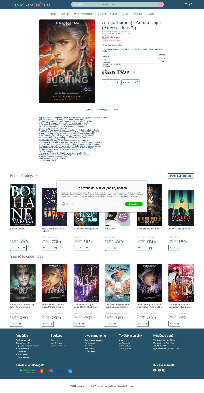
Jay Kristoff (124, 31)
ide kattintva (125, 196)
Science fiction (116, 45)
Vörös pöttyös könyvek (111, 37)
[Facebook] (154, 370)
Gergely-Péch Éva (111, 41)
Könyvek (105, 45)
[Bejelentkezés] (186, 4)
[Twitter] (159, 370)
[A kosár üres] (191, 4)
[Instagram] (163, 370)
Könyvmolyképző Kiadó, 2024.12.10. (116, 33)
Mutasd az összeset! (180, 176)
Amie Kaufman (109, 31)
